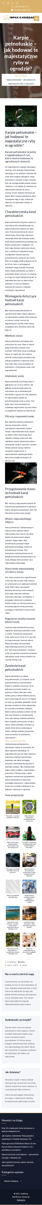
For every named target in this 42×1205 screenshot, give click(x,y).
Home (17, 76)
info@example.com (22, 10)
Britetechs (21, 1200)
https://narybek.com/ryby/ (15, 741)
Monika (21, 962)
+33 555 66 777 (21, 7)
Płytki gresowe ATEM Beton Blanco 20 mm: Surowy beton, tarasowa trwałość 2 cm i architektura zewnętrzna (19, 1147)
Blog (23, 76)
